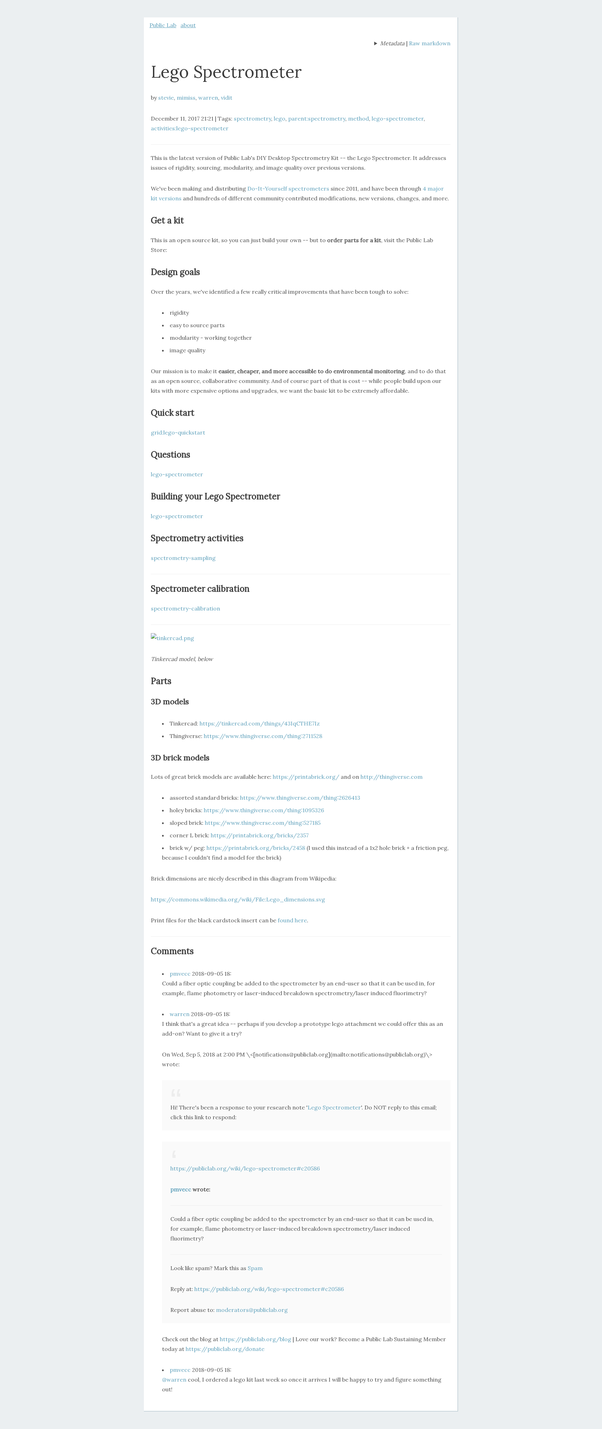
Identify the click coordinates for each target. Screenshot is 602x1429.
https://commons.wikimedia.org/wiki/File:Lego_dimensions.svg (238, 899)
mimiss (186, 97)
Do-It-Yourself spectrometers (288, 188)
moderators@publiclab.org (252, 1309)
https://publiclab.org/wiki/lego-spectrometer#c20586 (245, 1168)
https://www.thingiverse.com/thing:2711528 (263, 735)
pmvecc (180, 973)
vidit (226, 97)
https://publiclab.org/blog (255, 1339)
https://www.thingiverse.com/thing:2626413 (300, 797)
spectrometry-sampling (183, 557)
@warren (174, 1379)
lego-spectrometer (398, 118)
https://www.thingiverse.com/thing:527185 (263, 822)
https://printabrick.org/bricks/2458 (256, 847)
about (188, 25)
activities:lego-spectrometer (190, 128)
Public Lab (162, 25)
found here (292, 920)
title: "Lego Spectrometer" (389, 44)
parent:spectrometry (316, 118)
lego (279, 118)
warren (208, 97)
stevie (166, 97)
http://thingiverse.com (392, 776)
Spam (255, 1268)
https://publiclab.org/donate (225, 1348)
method (358, 118)
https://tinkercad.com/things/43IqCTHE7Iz (260, 723)
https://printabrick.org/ (306, 776)
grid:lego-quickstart (178, 432)
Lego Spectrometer (334, 1107)
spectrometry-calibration (185, 608)
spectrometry (252, 118)
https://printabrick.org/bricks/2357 (260, 835)
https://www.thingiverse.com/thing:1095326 (264, 810)
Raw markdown (429, 43)
